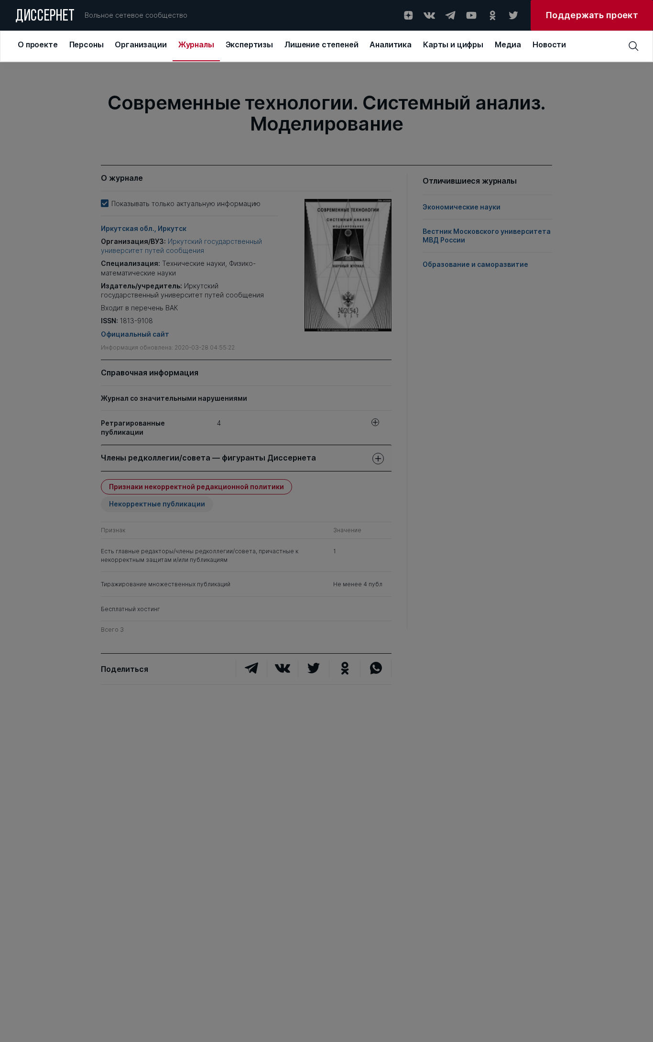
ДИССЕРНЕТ (45, 17)
